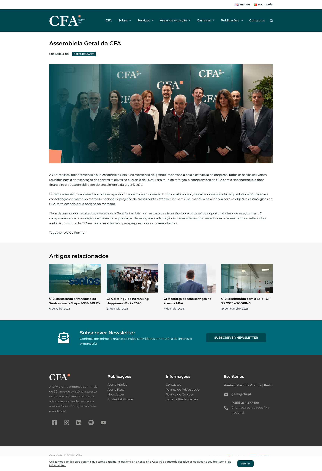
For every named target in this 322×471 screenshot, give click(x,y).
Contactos (257, 20)
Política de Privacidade (182, 389)
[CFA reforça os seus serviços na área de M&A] (190, 278)
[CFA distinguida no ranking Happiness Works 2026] (132, 278)
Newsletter (116, 394)
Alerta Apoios (117, 384)
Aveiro (229, 385)
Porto (268, 385)
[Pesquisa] (271, 20)
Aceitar (245, 463)
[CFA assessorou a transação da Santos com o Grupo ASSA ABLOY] (75, 278)
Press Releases (84, 54)
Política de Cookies (180, 394)
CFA (109, 20)
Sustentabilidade (120, 399)
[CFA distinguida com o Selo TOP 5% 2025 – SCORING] (247, 278)
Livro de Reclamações (182, 399)
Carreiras (204, 20)
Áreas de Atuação (173, 20)
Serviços (143, 20)
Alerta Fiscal (116, 389)
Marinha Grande (248, 385)
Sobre (122, 20)
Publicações (230, 20)
